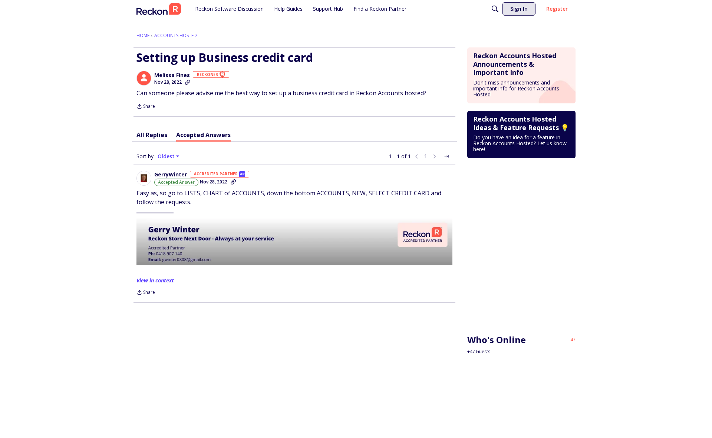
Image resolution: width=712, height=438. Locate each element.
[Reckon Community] (158, 9)
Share (145, 107)
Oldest (167, 156)
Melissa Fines (172, 75)
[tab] (152, 135)
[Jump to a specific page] (446, 156)
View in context (155, 280)
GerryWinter (170, 174)
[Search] (495, 9)
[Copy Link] (187, 82)
